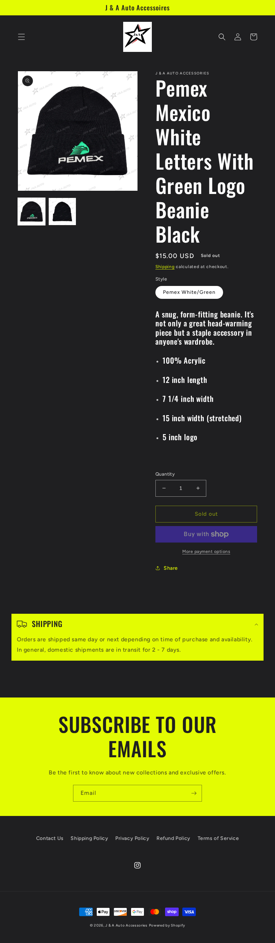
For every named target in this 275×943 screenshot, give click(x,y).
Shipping (165, 266)
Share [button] (171, 568)
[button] (21, 37)
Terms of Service (218, 838)
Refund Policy (173, 838)
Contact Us (50, 838)
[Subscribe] (194, 793)
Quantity (165, 474)
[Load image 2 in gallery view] (62, 211)
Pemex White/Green (189, 292)
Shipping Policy (89, 838)
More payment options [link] (206, 551)
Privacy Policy (132, 838)
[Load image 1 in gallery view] (31, 211)
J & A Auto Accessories (126, 925)
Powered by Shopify (167, 925)
